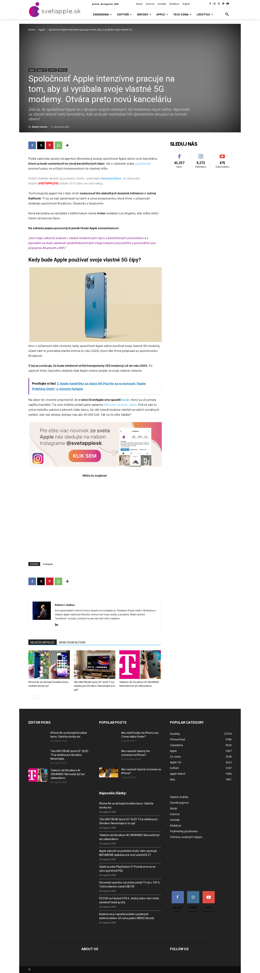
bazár (125, 400)
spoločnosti (143, 163)
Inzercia (174, 814)
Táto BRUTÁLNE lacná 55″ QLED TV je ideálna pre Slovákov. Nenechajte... (69, 755)
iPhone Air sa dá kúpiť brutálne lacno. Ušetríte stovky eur (126, 805)
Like (179, 154)
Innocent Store (111, 178)
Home (31, 29)
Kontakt (175, 820)
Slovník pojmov (179, 802)
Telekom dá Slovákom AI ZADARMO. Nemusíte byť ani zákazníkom (67, 774)
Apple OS (42, 70)
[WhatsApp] (58, 145)
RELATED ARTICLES (42, 642)
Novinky (62, 70)
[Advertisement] (94, 518)
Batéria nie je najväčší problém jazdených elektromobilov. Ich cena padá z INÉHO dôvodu (126, 916)
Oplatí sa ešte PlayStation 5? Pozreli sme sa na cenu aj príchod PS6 (127, 868)
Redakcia (175, 825)
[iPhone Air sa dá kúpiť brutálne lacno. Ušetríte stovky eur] (49, 664)
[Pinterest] (49, 145)
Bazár (173, 808)
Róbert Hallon (39, 126)
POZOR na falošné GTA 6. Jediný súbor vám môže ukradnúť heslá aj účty (129, 900)
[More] (67, 145)
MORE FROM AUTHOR (72, 642)
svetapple (48, 564)
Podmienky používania (184, 831)
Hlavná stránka (179, 797)
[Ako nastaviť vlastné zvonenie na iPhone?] (108, 772)
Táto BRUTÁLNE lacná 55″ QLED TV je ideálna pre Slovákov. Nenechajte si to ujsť (94, 686)
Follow (200, 154)
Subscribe (222, 154)
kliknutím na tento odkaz (120, 404)
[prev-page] (30, 697)
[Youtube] (227, 4)
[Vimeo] (223, 4)
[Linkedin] (58, 625)
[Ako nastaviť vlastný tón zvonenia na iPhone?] (108, 756)
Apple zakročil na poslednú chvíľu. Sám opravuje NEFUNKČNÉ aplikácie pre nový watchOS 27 (128, 852)
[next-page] (36, 697)
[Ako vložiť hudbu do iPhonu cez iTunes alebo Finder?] (108, 737)
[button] (227, 14)
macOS (52, 70)
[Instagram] (214, 4)
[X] (219, 4)
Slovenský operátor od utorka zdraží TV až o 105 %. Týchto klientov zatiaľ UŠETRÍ (129, 884)
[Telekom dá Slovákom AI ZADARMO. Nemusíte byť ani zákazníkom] (140, 664)
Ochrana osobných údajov (186, 837)
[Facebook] (210, 4)
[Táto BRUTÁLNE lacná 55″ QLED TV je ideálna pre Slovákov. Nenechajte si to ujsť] (94, 664)
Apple (42, 29)
